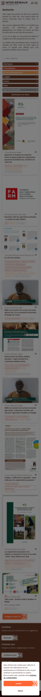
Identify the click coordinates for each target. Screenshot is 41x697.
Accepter (19, 683)
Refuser (20, 691)
